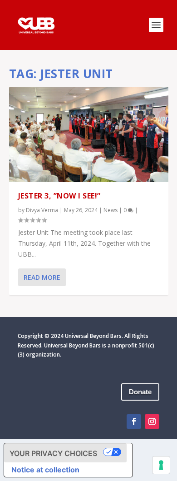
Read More (42, 277)
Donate (140, 392)
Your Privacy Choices (53, 453)
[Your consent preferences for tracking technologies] (161, 465)
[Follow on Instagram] (152, 421)
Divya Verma (42, 210)
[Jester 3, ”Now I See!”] (88, 134)
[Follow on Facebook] (134, 421)
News (110, 210)
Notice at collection (45, 469)
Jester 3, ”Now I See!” (59, 196)
